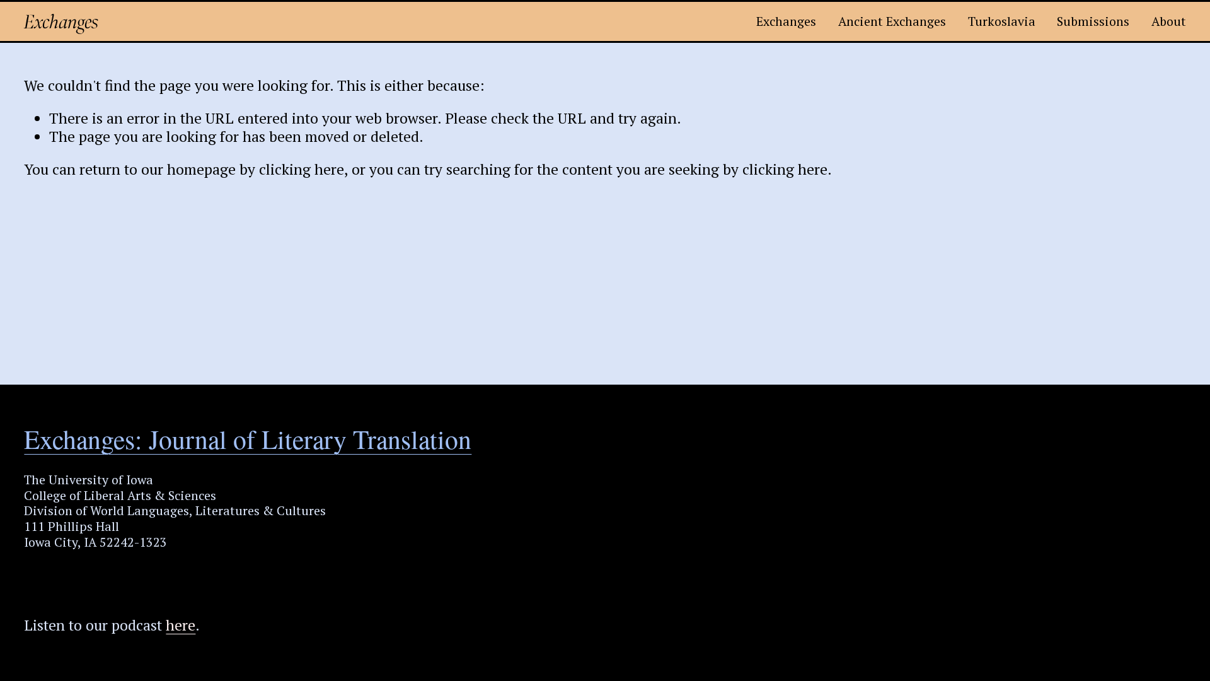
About (1168, 21)
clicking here (301, 169)
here (180, 625)
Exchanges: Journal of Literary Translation (247, 439)
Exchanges (61, 21)
